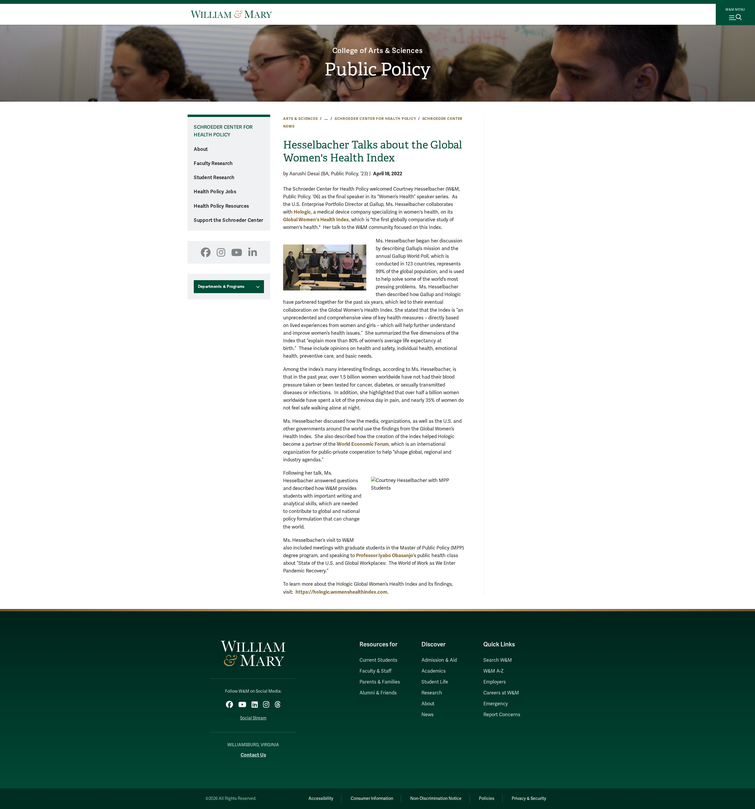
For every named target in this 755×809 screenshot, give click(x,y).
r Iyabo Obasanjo (394, 555)
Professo (366, 555)
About (201, 149)
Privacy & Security (529, 798)
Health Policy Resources (221, 206)
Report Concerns (501, 715)
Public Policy (377, 69)
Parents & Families (380, 682)
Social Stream (253, 718)
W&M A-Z (493, 671)
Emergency (495, 704)
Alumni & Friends (378, 693)
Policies (486, 798)
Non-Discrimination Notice (436, 798)
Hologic (302, 212)
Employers (494, 682)
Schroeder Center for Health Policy (375, 118)
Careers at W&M (501, 693)
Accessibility (320, 798)
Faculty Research (213, 163)
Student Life (434, 682)
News (427, 715)
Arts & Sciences (300, 118)
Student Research (214, 178)
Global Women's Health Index (316, 220)
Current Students (378, 660)
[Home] (231, 14)
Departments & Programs (221, 286)
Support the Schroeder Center (228, 220)
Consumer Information (372, 798)
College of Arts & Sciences (377, 51)
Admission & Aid (439, 660)
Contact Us (253, 755)
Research (431, 693)
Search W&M (497, 660)
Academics (433, 671)
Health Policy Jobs (215, 192)
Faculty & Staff (375, 671)
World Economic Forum (363, 444)
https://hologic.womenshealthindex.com (341, 592)
